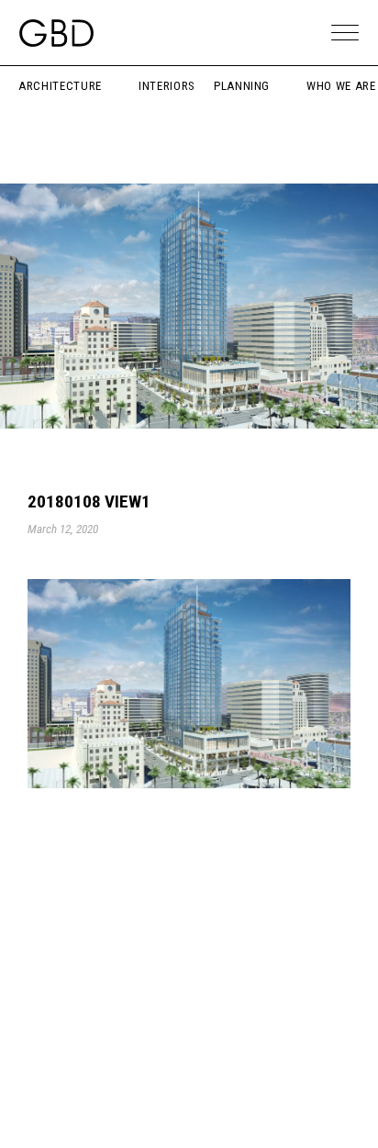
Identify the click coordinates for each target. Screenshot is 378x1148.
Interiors (167, 86)
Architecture (60, 86)
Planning (242, 86)
